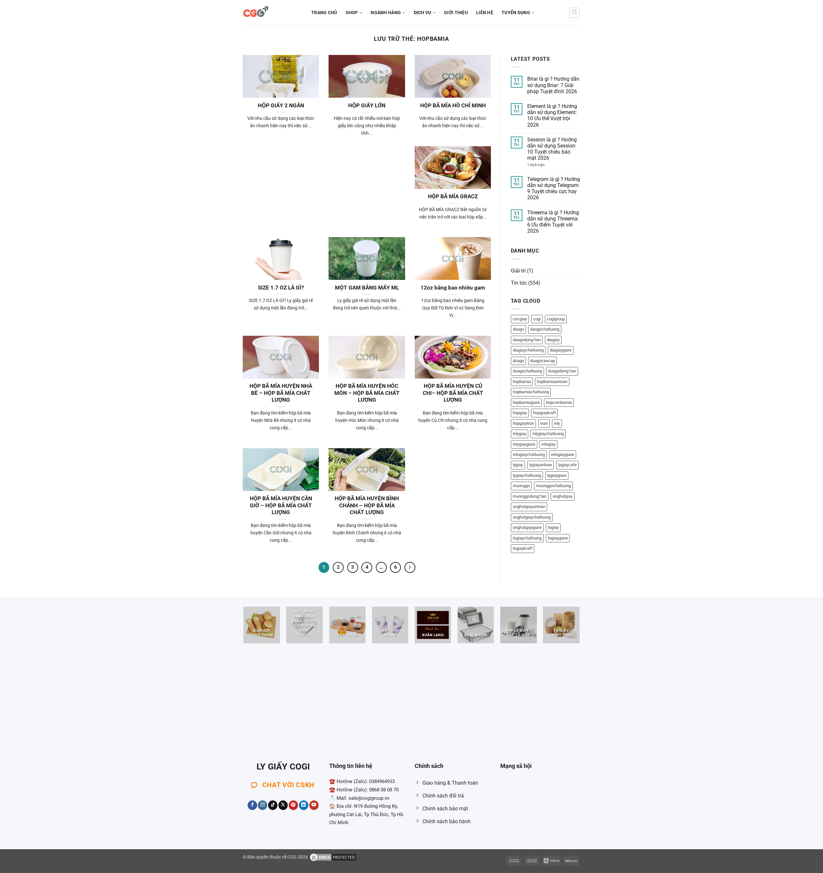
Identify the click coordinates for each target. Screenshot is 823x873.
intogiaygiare (562, 454)
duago (518, 360)
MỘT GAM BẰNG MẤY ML (367, 288)
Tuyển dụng (516, 12)
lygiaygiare (556, 475)
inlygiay (519, 433)
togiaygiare (558, 538)
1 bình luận (542, 165)
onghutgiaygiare (527, 527)
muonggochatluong (553, 485)
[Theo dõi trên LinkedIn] (303, 805)
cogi (537, 318)
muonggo (521, 485)
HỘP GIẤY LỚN (366, 105)
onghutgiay (563, 496)
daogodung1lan (527, 339)
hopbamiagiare (526, 402)
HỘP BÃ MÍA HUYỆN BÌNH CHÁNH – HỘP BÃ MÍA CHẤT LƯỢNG (367, 505)
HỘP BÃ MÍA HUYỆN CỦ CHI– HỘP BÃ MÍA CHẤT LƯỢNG (453, 393)
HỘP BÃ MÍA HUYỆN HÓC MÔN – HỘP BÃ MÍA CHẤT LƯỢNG (367, 393)
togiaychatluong (527, 538)
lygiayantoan (540, 464)
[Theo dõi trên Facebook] (252, 805)
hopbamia (522, 381)
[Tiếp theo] (409, 567)
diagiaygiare (561, 350)
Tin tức (519, 283)
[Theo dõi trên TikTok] (272, 805)
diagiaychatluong (528, 350)
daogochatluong (544, 329)
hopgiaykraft (544, 412)
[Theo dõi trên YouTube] (314, 805)
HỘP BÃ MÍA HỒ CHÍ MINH (453, 105)
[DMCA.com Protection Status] (333, 857)
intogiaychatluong (529, 454)
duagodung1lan (562, 371)
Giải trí (518, 271)
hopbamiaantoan (552, 381)
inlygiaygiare (524, 444)
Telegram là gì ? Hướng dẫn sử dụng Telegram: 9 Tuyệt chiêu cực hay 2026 (553, 188)
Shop (352, 12)
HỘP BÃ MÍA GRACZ (453, 196)
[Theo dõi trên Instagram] (262, 805)
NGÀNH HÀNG (386, 12)
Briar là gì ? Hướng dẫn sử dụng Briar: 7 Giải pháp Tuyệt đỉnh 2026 (553, 85)
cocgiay (520, 318)
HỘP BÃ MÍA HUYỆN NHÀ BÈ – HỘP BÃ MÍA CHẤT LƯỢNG (280, 393)
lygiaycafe (567, 464)
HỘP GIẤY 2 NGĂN (281, 105)
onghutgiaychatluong (532, 517)
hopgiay (520, 412)
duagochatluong (527, 371)
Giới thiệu (456, 12)
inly (557, 423)
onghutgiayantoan (529, 506)
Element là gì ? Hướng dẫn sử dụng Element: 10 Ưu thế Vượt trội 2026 (552, 115)
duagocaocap (542, 360)
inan (544, 423)
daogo (518, 329)
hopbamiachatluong (531, 391)
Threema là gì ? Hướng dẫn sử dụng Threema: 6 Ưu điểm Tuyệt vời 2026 (553, 221)
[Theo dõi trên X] (283, 805)
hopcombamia (559, 402)
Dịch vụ (422, 12)
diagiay (553, 339)
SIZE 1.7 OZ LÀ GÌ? (281, 288)
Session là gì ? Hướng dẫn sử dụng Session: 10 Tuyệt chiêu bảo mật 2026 (552, 149)
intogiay (548, 444)
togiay (553, 527)
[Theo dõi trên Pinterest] (293, 805)
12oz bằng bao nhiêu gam (453, 288)
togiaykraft (522, 548)
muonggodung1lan (530, 496)
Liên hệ (484, 12)
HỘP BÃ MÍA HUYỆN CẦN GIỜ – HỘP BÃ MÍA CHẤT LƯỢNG (281, 505)
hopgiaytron (523, 423)
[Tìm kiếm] (574, 13)
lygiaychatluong (527, 475)
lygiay (518, 464)
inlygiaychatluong (548, 433)
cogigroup (556, 318)
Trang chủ (324, 12)
